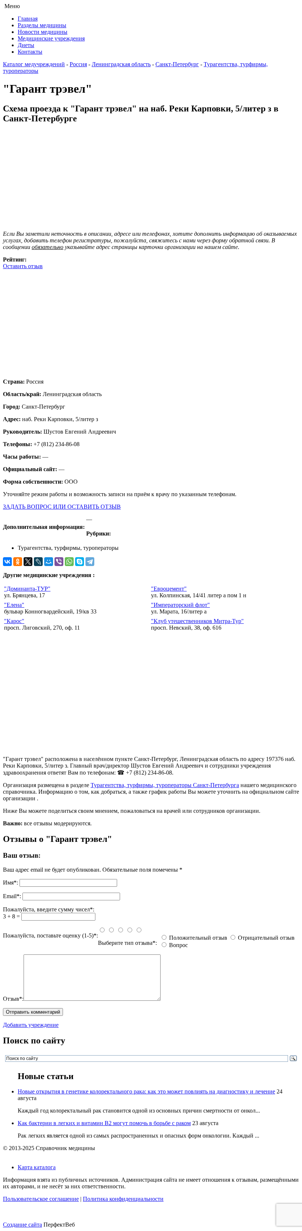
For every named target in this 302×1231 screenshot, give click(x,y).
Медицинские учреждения (51, 38)
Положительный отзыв (198, 938)
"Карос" (14, 621)
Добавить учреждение (31, 1025)
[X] (28, 561)
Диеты (26, 45)
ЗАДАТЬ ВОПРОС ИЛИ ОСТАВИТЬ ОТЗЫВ (62, 507)
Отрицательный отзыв (266, 938)
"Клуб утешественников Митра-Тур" (197, 621)
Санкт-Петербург (177, 64)
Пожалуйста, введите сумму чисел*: (48, 909)
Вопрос (178, 945)
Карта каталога (37, 1167)
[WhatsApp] (69, 561)
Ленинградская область (121, 64)
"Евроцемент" (169, 589)
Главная (28, 18)
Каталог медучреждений (34, 64)
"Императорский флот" (180, 605)
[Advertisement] (151, 321)
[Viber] (59, 561)
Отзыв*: (13, 999)
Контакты (30, 52)
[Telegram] (89, 561)
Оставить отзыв (23, 266)
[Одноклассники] (17, 561)
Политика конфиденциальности (123, 1199)
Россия (78, 64)
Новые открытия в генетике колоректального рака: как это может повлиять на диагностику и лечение (146, 1091)
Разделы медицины (42, 25)
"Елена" (14, 605)
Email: (12, 896)
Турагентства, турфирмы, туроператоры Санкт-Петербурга (165, 785)
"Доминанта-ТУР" (27, 589)
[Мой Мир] (48, 561)
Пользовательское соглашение (41, 1199)
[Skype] (79, 561)
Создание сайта (22, 1224)
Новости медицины (42, 32)
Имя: (10, 882)
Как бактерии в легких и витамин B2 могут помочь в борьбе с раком (104, 1123)
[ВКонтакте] (7, 561)
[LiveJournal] (38, 561)
